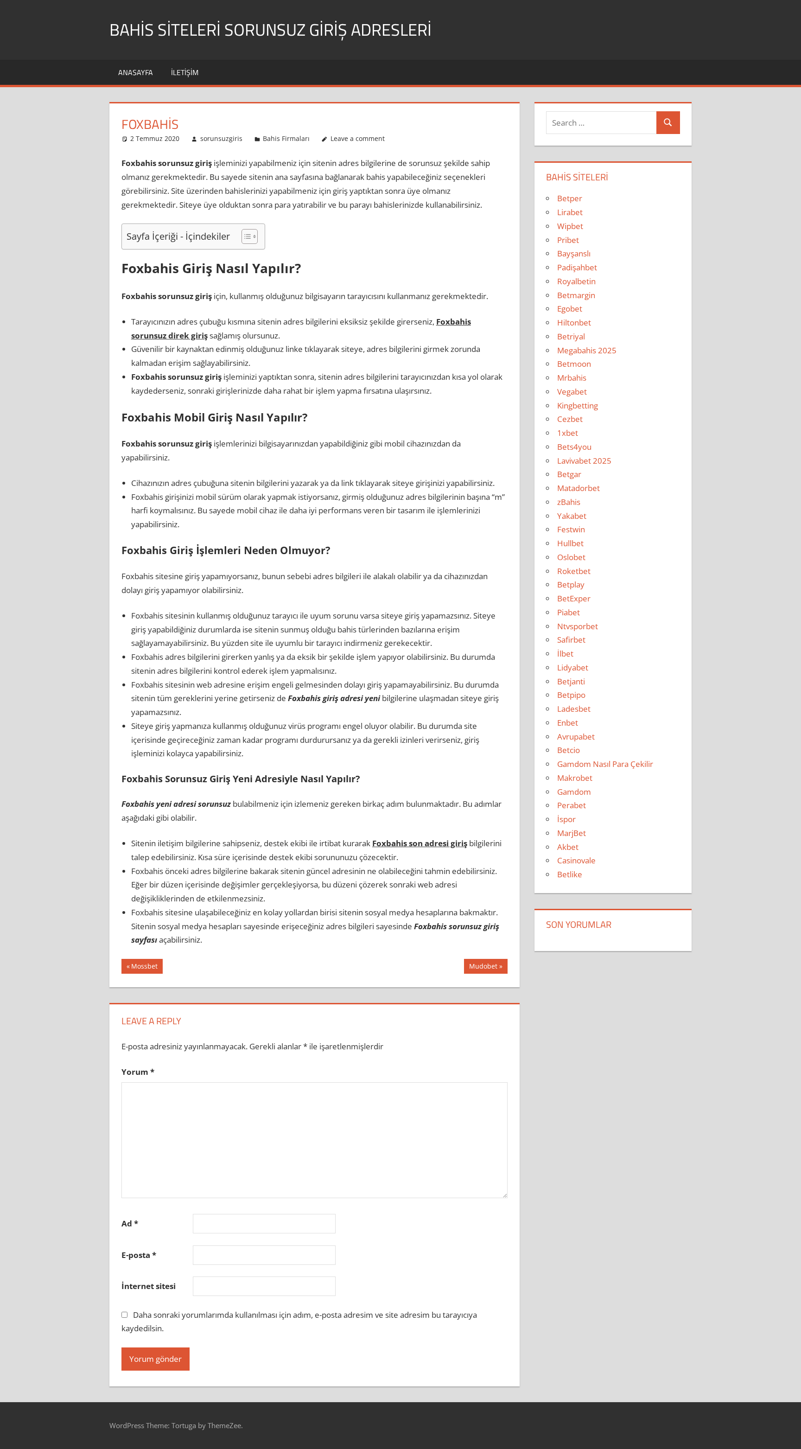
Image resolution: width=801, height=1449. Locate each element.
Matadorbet (578, 488)
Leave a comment (358, 138)
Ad (129, 1223)
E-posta (138, 1255)
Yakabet (571, 516)
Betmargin (576, 295)
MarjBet (571, 833)
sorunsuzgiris (221, 138)
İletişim (184, 72)
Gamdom (574, 791)
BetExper (574, 598)
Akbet (567, 847)
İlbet (565, 653)
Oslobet (571, 557)
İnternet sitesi (148, 1286)
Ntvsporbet (577, 626)
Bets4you (574, 446)
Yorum (137, 1071)
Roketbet (574, 571)
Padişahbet (577, 267)
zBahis (568, 502)
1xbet (567, 433)
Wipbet (570, 226)
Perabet (571, 805)
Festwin (571, 529)
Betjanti (571, 681)
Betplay (571, 584)
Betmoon (574, 363)
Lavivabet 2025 (584, 460)
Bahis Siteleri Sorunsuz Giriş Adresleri (270, 29)
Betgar (569, 474)
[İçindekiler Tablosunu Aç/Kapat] (245, 236)
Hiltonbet (574, 322)
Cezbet (570, 419)
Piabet (568, 612)
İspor (566, 819)
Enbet (567, 722)
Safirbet (571, 639)
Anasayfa (135, 72)
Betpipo (571, 694)
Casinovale (576, 860)
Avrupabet (576, 736)
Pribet (568, 240)
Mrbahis (571, 377)
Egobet (569, 308)
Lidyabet (572, 667)
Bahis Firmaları (286, 138)
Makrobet (574, 777)
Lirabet (570, 212)
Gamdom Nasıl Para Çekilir (605, 764)
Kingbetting (577, 405)
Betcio (568, 750)
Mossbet (144, 967)
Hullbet (570, 543)
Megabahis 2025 (587, 350)
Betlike (569, 874)
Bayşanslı (574, 253)
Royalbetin (576, 281)
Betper (569, 198)
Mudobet (483, 967)
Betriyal (571, 336)
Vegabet (572, 391)
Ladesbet (574, 708)
